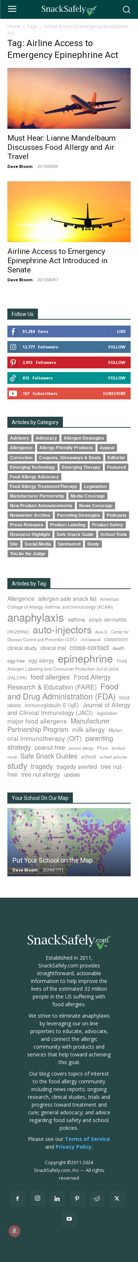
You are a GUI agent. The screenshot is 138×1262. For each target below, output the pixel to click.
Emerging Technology (32, 467)
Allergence (21, 447)
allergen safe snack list (67, 598)
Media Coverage (88, 496)
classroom (116, 639)
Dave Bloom (19, 166)
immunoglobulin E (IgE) (52, 705)
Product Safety (107, 525)
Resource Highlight (30, 534)
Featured (116, 467)
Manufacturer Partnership (37, 496)
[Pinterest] (77, 1198)
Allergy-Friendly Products (66, 447)
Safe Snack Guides (48, 755)
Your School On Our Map (40, 798)
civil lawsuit (90, 639)
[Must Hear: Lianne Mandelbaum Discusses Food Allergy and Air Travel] (69, 98)
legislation (107, 713)
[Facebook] (17, 1198)
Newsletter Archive (30, 515)
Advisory (19, 438)
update (72, 774)
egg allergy (41, 660)
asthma (76, 619)
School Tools (113, 534)
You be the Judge (28, 553)
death (118, 647)
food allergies (50, 676)
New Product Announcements (41, 505)
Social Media (38, 544)
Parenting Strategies (78, 515)
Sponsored (69, 544)
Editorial (116, 457)
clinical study (22, 647)
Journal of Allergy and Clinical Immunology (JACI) (68, 708)
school (88, 756)
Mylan (115, 729)
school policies (113, 757)
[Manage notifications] (14, 1231)
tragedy (42, 766)
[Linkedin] (57, 1198)
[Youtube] (69, 1219)
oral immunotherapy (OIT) (44, 738)
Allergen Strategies (84, 438)
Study (93, 544)
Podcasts (117, 515)
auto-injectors (62, 629)
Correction (21, 457)
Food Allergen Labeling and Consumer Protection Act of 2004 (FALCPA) (67, 668)
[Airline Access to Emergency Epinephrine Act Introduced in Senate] (69, 211)
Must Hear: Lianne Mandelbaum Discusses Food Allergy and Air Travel (61, 147)
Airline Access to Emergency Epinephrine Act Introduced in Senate (57, 260)
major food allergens (37, 720)
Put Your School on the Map (53, 860)
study (17, 765)
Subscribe (114, 393)
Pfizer (102, 748)
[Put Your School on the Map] (69, 842)
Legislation (95, 486)
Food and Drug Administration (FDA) (62, 691)
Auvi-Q (101, 632)
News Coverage (96, 505)
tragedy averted (77, 766)
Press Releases (26, 525)
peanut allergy (81, 748)
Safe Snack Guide (75, 534)
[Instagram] (37, 1198)
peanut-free (50, 747)
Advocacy (46, 438)
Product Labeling (67, 525)
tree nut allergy (40, 774)
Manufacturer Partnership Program (58, 725)
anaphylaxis (35, 617)
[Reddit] (97, 1198)
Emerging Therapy (81, 467)
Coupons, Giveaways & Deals (70, 457)
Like (121, 331)
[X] (117, 1198)
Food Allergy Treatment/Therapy (43, 486)
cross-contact (89, 647)
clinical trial (53, 647)
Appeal (107, 447)
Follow (116, 347)
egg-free (16, 660)
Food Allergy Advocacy (34, 477)
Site (14, 544)
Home (13, 26)
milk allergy (88, 729)
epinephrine (85, 658)
